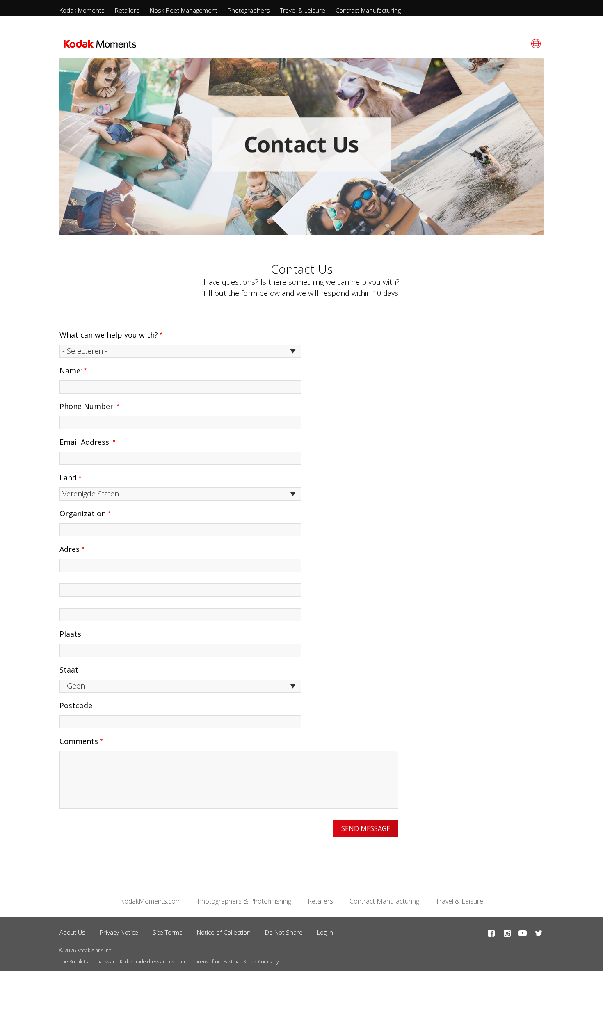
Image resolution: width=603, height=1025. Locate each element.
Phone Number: (87, 406)
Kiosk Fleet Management (183, 10)
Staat (68, 670)
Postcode (75, 705)
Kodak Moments (82, 10)
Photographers (249, 10)
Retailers (127, 10)
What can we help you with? (108, 335)
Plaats (70, 634)
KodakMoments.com (150, 901)
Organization (82, 513)
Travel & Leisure (302, 10)
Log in (325, 932)
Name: (70, 370)
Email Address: (85, 442)
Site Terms (168, 932)
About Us (72, 932)
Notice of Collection (224, 932)
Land (68, 478)
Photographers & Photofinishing (244, 901)
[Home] (100, 46)
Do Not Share (284, 932)
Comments (78, 741)
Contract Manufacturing (368, 10)
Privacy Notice (119, 932)
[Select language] (535, 43)
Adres (69, 549)
